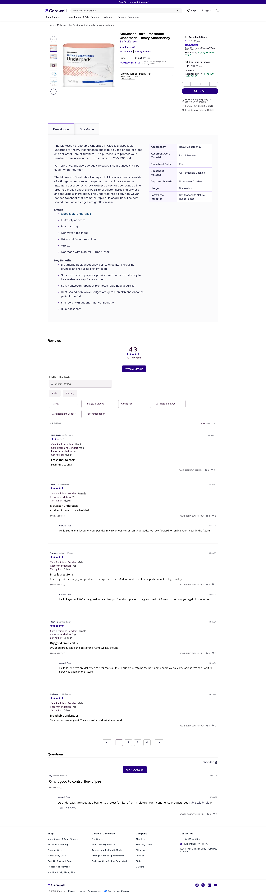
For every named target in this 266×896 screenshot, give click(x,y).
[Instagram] (203, 885)
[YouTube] (215, 885)
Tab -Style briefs (199, 802)
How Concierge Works (103, 844)
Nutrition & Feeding (58, 844)
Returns (140, 855)
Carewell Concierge (128, 17)
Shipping (140, 850)
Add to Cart (200, 91)
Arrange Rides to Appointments (108, 855)
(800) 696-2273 (192, 838)
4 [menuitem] (147, 742)
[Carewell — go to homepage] (56, 11)
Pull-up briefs (66, 808)
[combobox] (65, 404)
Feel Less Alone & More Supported (109, 861)
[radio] (55, 393)
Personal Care (55, 850)
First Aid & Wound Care (59, 861)
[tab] (134, 368)
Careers (140, 866)
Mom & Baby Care (57, 855)
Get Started (98, 839)
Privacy (72, 891)
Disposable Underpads (76, 213)
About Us (140, 839)
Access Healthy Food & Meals (107, 850)
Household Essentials (59, 866)
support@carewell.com (196, 843)
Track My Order (144, 844)
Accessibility (94, 891)
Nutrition (107, 17)
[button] (205, 470)
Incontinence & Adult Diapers (84, 17)
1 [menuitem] (119, 742)
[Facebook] (197, 885)
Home (51, 25)
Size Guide (87, 129)
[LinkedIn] (209, 885)
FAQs (138, 861)
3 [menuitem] (137, 742)
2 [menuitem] (128, 742)
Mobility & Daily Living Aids (61, 872)
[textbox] (216, 424)
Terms (82, 891)
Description (61, 129)
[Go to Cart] (218, 11)
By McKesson (129, 41)
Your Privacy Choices (118, 891)
